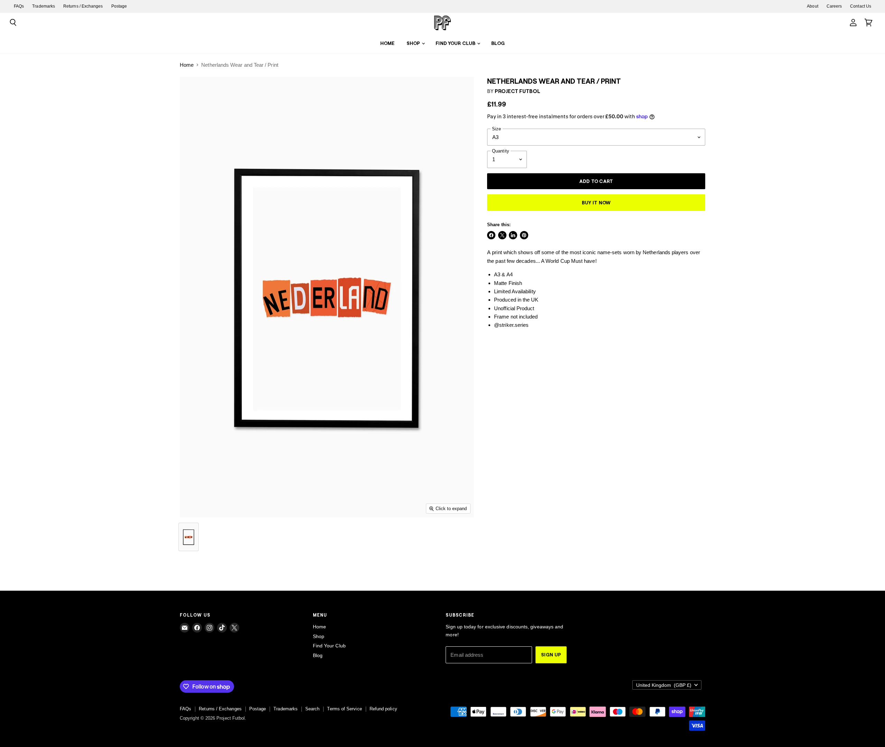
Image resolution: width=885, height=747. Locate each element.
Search (312, 708)
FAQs (19, 6)
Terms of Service (344, 708)
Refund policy (383, 708)
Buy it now (596, 202)
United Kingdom (663, 685)
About (812, 6)
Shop (414, 43)
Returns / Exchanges (83, 6)
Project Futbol (517, 91)
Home (387, 43)
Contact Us (860, 6)
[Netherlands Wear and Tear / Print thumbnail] (188, 537)
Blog (498, 43)
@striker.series (511, 325)
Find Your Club (456, 43)
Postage (119, 6)
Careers (834, 6)
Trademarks (43, 6)
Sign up (551, 654)
